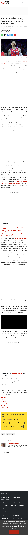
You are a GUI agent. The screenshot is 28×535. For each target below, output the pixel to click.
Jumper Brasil (17, 373)
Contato (4, 508)
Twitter (3, 399)
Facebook (6, 426)
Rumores (10, 502)
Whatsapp (18, 419)
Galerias (21, 502)
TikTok (13, 426)
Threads (21, 426)
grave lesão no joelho (21, 238)
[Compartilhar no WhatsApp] (2, 35)
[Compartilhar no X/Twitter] (5, 35)
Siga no (4, 419)
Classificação (5, 505)
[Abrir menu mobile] (25, 2)
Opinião (15, 502)
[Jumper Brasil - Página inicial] (5, 2)
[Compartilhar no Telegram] (11, 35)
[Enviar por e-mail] (15, 35)
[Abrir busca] (22, 2)
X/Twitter (22, 423)
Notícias (2, 434)
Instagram (6, 423)
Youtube (14, 423)
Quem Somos (21, 505)
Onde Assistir (13, 505)
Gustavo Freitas (6, 30)
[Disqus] (14, 472)
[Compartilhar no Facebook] (8, 35)
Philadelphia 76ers (10, 434)
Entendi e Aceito (14, 532)
